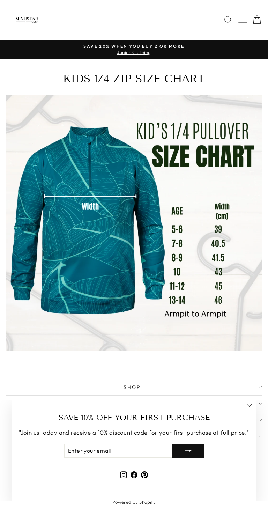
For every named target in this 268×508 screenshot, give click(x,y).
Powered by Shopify (134, 502)
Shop (132, 387)
